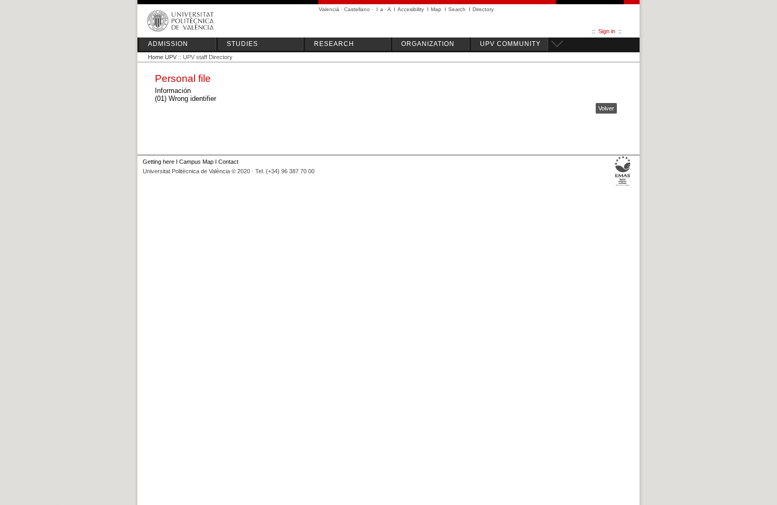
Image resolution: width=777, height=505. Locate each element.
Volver (606, 108)
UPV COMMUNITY (510, 44)
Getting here (158, 161)
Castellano (357, 9)
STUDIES (242, 44)
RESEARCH (334, 44)
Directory (483, 9)
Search (457, 9)
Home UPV (162, 57)
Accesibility (410, 9)
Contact (228, 161)
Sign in (606, 31)
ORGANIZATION (428, 44)
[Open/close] (555, 42)
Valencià (329, 9)
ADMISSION (168, 44)
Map (436, 9)
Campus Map (196, 161)
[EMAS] (623, 186)
